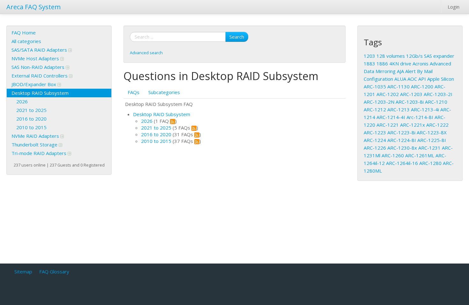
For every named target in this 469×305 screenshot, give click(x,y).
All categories (26, 41)
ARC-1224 (375, 140)
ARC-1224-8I (401, 140)
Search (236, 36)
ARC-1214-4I (390, 117)
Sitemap (23, 271)
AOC (412, 79)
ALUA (400, 79)
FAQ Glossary (54, 271)
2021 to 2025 (31, 110)
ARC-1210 (436, 102)
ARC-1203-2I (438, 94)
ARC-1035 (375, 86)
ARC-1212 (375, 109)
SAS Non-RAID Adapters (38, 67)
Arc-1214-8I (419, 117)
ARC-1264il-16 (402, 163)
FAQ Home (23, 32)
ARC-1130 (398, 86)
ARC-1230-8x (402, 148)
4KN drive (400, 63)
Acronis (420, 63)
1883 (369, 63)
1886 (382, 63)
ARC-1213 (398, 109)
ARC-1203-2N (379, 102)
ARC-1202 (387, 94)
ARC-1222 (437, 125)
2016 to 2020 (31, 118)
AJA (400, 71)
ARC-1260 (393, 155)
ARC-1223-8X (432, 132)
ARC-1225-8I (431, 140)
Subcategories (164, 92)
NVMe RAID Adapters (35, 136)
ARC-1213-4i (425, 109)
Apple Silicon (440, 79)
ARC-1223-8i (401, 132)
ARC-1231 (429, 148)
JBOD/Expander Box (34, 84)
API (422, 79)
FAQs (133, 92)
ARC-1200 (422, 86)
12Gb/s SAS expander (430, 56)
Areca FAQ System (33, 7)
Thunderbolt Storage (35, 144)
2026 (22, 101)
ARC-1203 (411, 94)
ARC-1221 (387, 125)
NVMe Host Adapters (35, 58)
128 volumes (390, 56)
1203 (369, 56)
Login (453, 7)
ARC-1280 (430, 163)
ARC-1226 (375, 148)
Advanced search (146, 53)
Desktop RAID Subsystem (40, 93)
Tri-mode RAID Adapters (39, 153)
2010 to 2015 (31, 127)
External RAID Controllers (40, 75)
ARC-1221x (412, 125)
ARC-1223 (375, 132)
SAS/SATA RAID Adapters (39, 50)
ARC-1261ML (419, 155)
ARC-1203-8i (410, 102)
